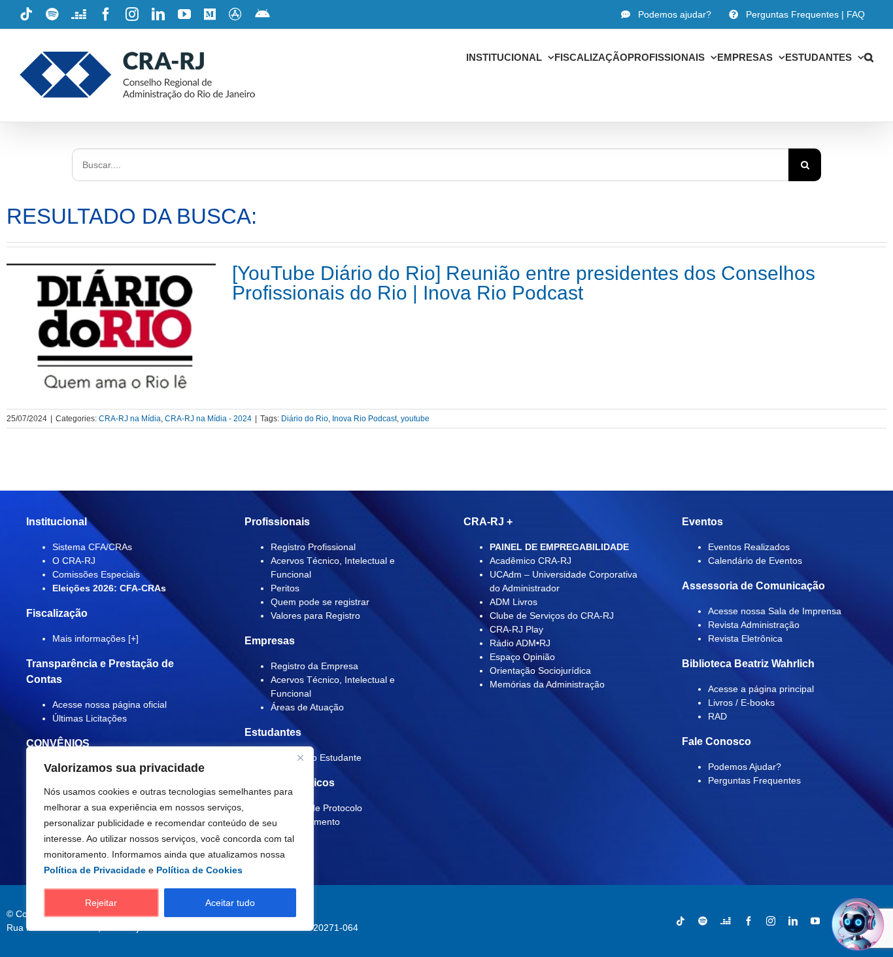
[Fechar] (300, 757)
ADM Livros (513, 602)
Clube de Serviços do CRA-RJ (552, 615)
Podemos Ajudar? (744, 766)
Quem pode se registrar (320, 602)
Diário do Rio (304, 418)
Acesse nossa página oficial (109, 704)
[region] (170, 838)
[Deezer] (725, 921)
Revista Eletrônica (745, 638)
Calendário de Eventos (755, 560)
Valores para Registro (315, 615)
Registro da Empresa (314, 666)
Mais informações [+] (95, 638)
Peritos (285, 588)
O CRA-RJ (73, 560)
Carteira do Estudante (316, 757)
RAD (717, 716)
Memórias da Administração (547, 684)
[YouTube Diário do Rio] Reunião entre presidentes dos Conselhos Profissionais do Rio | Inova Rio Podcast (523, 283)
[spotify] (702, 921)
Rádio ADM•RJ (520, 643)
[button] (868, 56)
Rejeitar (101, 902)
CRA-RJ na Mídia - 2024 (208, 418)
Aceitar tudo (230, 902)
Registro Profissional (313, 547)
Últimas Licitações (89, 718)
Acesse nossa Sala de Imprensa (774, 611)
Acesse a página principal (761, 689)
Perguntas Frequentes (754, 780)
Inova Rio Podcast (364, 418)
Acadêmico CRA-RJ (530, 560)
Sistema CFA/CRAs (92, 547)
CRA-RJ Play (516, 629)
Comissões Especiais (96, 574)
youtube (415, 418)
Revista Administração (754, 624)
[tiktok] (680, 921)
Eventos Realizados (749, 547)
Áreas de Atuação (307, 707)
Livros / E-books (741, 702)
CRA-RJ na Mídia (130, 418)
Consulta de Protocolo (316, 808)
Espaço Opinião (522, 657)
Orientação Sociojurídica (540, 670)
